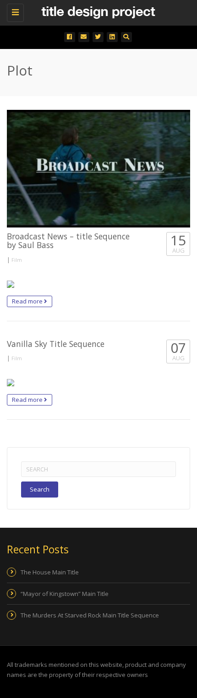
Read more (28, 301)
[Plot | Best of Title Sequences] (96, 11)
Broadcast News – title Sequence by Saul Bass (68, 240)
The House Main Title (50, 572)
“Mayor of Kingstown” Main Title (65, 594)
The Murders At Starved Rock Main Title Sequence (90, 615)
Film (16, 259)
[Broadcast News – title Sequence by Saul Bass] (98, 169)
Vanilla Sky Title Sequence (55, 343)
